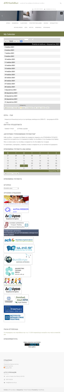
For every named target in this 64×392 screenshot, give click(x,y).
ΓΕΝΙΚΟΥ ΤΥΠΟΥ (9, 128)
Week (15, 41)
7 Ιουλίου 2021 (9, 53)
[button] (2, 16)
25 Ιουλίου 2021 (10, 81)
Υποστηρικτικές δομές (35, 23)
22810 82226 (9, 379)
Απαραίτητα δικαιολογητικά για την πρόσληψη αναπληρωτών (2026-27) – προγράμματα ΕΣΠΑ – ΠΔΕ (31, 120)
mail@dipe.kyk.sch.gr (51, 9)
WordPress (41, 389)
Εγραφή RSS (8, 368)
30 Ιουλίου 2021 (10, 87)
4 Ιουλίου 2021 (9, 50)
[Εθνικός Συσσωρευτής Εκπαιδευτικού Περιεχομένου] (18, 254)
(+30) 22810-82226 (38, 9)
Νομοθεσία (38, 27)
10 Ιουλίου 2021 (10, 59)
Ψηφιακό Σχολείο (8, 366)
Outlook (43, 108)
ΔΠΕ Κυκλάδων (11, 3)
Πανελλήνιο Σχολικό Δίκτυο (11, 364)
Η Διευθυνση (23, 23)
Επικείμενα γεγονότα (13, 179)
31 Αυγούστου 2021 (11, 102)
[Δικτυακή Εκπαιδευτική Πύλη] (19, 245)
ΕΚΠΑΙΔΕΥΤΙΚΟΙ (54, 23)
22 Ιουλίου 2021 (10, 77)
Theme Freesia (27, 389)
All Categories (29, 107)
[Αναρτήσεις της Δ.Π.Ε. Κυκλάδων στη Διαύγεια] (13, 214)
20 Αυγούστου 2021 (11, 93)
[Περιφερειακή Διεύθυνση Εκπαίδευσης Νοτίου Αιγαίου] (21, 230)
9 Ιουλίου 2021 (9, 56)
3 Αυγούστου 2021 (11, 90)
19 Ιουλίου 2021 (10, 74)
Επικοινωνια (46, 27)
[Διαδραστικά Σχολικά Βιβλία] (17, 266)
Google (38, 108)
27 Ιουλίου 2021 (10, 84)
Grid (7, 41)
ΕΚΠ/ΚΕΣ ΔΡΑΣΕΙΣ (18, 27)
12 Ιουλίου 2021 (10, 65)
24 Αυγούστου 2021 (11, 99)
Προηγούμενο (9, 107)
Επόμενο (15, 107)
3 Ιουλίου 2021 (9, 47)
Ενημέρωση (15, 23)
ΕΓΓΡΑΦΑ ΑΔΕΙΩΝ (22, 128)
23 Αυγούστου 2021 (11, 96)
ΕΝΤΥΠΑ (31, 27)
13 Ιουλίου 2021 (10, 68)
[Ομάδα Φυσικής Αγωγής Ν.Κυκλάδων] (13, 279)
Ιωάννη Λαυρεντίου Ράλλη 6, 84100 (15, 376)
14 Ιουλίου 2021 (10, 71)
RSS (35, 107)
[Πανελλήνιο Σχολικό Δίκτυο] (18, 238)
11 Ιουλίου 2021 (10, 62)
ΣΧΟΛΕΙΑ (46, 23)
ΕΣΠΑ (26, 27)
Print (48, 108)
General (23, 107)
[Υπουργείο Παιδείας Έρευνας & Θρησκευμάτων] (16, 222)
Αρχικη (8, 23)
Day (18, 41)
